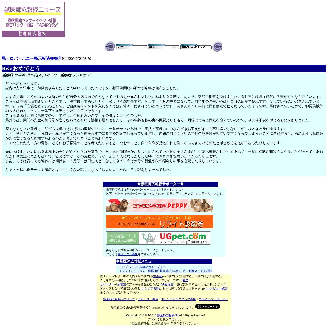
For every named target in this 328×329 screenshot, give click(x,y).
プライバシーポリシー (213, 299)
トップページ (128, 267)
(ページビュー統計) (215, 288)
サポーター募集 (128, 254)
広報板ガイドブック (152, 267)
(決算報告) (167, 284)
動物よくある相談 (200, 271)
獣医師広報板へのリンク (119, 299)
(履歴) (185, 280)
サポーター (107, 284)
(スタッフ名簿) (150, 288)
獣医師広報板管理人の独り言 (167, 271)
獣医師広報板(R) (167, 315)
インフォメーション (132, 271)
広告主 (121, 284)
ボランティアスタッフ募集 (178, 299)
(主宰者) (157, 276)
